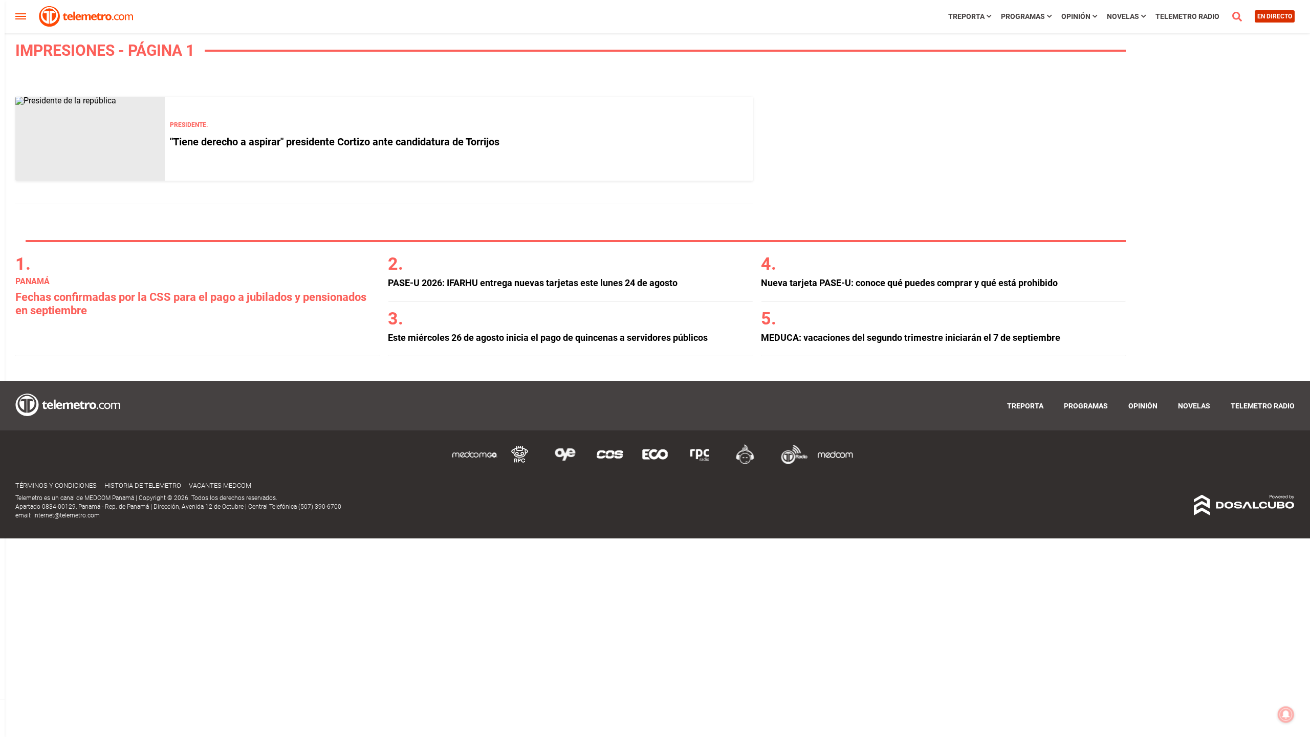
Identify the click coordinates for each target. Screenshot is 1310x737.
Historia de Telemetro (142, 485)
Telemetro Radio (1187, 16)
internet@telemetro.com (66, 515)
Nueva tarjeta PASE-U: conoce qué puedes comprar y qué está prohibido (909, 282)
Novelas (1123, 16)
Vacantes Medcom (220, 485)
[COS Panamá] (609, 462)
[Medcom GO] (474, 462)
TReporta (966, 16)
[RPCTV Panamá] (519, 462)
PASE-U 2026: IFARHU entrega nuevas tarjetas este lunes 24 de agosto (533, 282)
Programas (1023, 16)
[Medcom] (835, 462)
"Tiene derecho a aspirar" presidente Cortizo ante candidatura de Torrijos (334, 142)
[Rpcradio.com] (700, 462)
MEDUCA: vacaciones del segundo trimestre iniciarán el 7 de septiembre (910, 337)
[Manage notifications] (1286, 714)
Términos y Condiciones (56, 485)
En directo (1274, 16)
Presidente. (189, 124)
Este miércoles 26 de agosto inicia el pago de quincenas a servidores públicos (548, 337)
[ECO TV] (655, 462)
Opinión (1075, 16)
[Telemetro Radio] (790, 462)
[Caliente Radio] (745, 462)
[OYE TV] (564, 462)
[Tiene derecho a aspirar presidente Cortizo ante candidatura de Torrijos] (90, 139)
